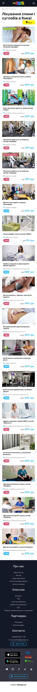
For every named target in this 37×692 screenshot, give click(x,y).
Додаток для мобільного (18, 605)
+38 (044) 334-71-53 (18, 637)
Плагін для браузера (18, 602)
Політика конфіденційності (18, 581)
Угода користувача (18, 578)
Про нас (18, 575)
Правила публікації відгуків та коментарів (18, 610)
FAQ (18, 599)
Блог (18, 608)
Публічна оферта (18, 625)
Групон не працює (18, 584)
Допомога (18, 596)
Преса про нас (18, 572)
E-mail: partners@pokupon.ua (18, 640)
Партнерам (18, 622)
